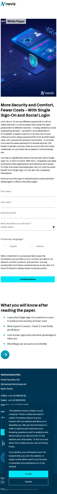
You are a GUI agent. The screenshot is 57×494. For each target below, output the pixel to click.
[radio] (10, 246)
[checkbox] (28, 247)
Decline (28, 482)
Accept (28, 474)
